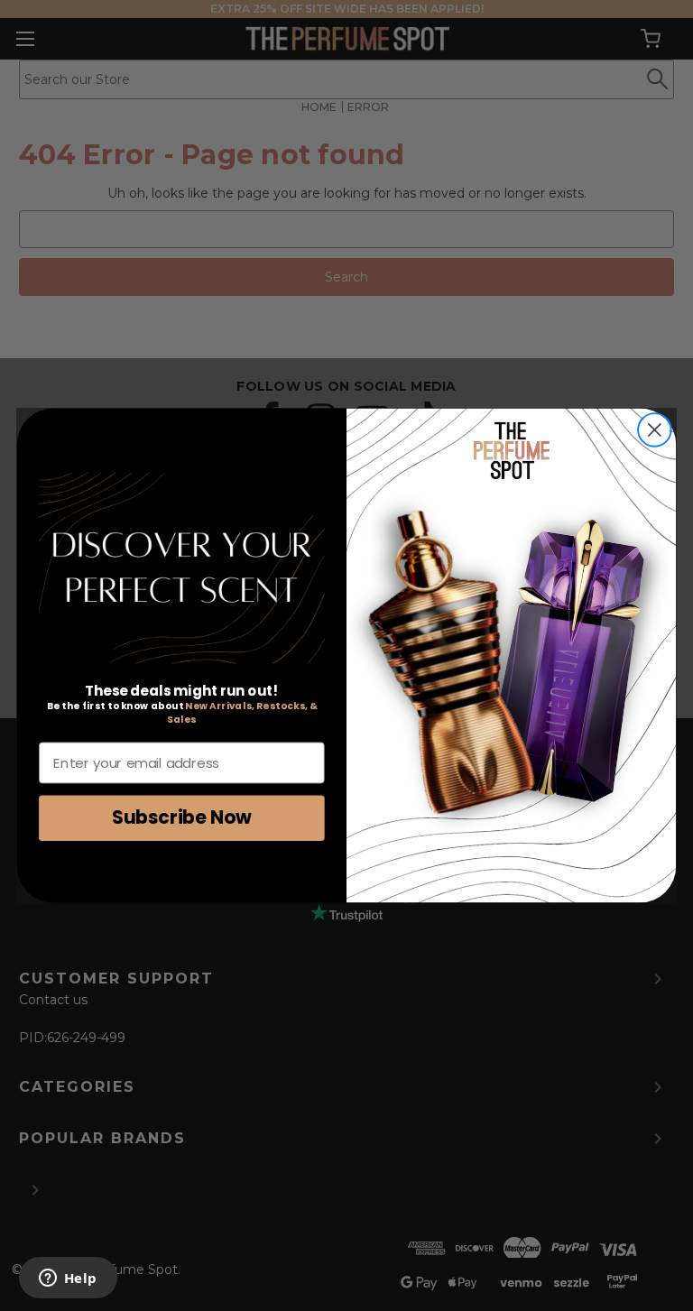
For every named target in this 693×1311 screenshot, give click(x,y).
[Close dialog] (655, 430)
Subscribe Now (182, 817)
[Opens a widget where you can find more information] (67, 1279)
